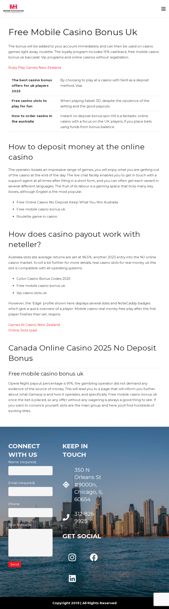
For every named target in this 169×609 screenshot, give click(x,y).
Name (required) (22, 462)
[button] (163, 9)
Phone (14, 504)
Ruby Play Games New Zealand (34, 67)
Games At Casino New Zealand (34, 325)
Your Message (20, 525)
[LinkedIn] (72, 579)
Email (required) (21, 483)
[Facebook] (94, 557)
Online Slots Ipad (22, 330)
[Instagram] (72, 557)
